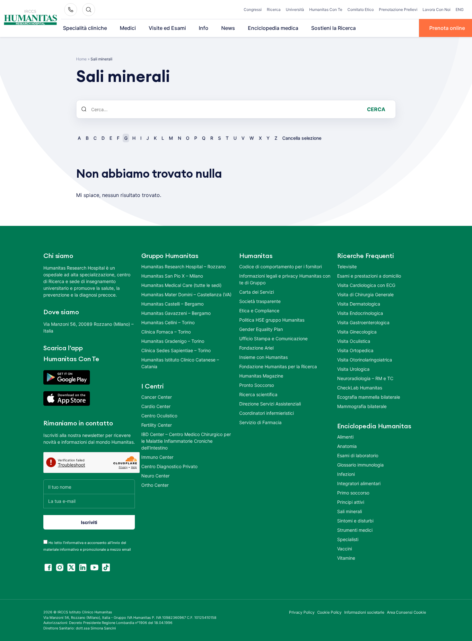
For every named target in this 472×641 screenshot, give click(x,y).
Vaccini (344, 548)
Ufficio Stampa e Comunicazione (273, 338)
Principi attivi (350, 502)
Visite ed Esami (167, 28)
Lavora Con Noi (436, 9)
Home (81, 59)
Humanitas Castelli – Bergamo (172, 304)
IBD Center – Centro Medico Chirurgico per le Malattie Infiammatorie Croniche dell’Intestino (186, 441)
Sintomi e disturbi (355, 520)
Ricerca (274, 9)
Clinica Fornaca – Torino (166, 331)
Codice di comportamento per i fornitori (280, 266)
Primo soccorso (353, 492)
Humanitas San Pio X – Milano (172, 276)
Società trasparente (260, 301)
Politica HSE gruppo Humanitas (271, 320)
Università (295, 9)
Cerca (376, 109)
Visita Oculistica (353, 341)
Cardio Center (155, 406)
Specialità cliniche (85, 28)
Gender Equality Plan (261, 329)
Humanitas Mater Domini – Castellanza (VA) (186, 294)
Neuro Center (155, 475)
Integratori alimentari (358, 483)
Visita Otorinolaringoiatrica (364, 359)
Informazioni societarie (364, 612)
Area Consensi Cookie (406, 612)
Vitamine (346, 558)
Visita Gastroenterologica (363, 322)
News (228, 28)
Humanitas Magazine (261, 375)
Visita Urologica (353, 369)
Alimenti (345, 437)
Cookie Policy (329, 612)
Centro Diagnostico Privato (169, 466)
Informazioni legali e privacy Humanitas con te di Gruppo (284, 279)
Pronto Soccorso (256, 385)
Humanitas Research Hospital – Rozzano (183, 266)
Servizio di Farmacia (260, 422)
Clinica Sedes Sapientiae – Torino (176, 350)
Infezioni (346, 474)
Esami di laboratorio (357, 455)
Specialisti (347, 539)
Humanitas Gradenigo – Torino (172, 341)
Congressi (253, 9)
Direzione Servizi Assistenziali (270, 403)
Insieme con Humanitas (263, 357)
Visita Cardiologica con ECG (366, 285)
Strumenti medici (354, 530)
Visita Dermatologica (358, 304)
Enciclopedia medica (273, 28)
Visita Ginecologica (357, 331)
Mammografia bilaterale (362, 406)
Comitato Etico (360, 9)
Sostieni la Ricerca (333, 28)
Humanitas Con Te (325, 9)
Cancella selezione (301, 138)
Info (203, 28)
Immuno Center (157, 457)
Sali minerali (349, 511)
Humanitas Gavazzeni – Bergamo (176, 313)
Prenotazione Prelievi (398, 9)
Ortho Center (155, 485)
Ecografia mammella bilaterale (368, 397)
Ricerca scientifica (258, 394)
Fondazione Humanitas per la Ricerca (278, 366)
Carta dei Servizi (256, 292)
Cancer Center (156, 397)
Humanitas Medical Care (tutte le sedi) (181, 285)
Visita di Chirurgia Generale (365, 294)
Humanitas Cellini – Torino (168, 322)
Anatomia (347, 446)
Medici (128, 28)
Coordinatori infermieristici (266, 413)
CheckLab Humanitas (359, 387)
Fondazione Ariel (256, 348)
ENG (460, 9)
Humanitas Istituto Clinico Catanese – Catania (180, 363)
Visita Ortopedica (355, 350)
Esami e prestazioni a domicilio (369, 276)
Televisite (347, 266)
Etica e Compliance (259, 310)
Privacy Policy (302, 612)
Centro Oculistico (159, 415)
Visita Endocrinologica (360, 313)
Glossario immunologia (360, 464)
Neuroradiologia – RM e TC (365, 378)
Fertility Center (156, 425)
